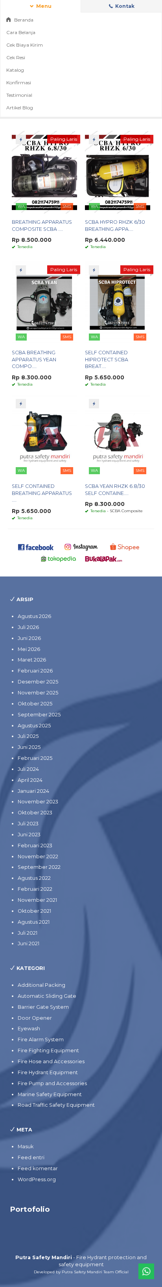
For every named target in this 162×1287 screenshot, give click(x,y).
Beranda (23, 20)
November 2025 (38, 693)
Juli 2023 (28, 824)
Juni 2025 (29, 747)
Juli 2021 (27, 933)
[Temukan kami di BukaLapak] (104, 558)
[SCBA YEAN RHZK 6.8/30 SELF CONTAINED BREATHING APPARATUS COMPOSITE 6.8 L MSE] (117, 436)
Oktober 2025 (35, 704)
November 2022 (38, 856)
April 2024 (30, 780)
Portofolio (30, 1209)
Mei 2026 (29, 649)
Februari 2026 (35, 671)
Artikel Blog (19, 108)
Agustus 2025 (34, 726)
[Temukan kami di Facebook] (36, 546)
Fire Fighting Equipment (48, 1050)
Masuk (25, 1146)
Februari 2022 (35, 889)
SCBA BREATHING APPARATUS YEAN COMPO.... (34, 360)
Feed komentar (38, 1168)
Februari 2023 (35, 845)
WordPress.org (37, 1179)
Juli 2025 (28, 736)
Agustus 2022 (34, 878)
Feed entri (31, 1157)
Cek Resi (15, 57)
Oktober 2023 (35, 813)
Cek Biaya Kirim (24, 45)
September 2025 (39, 715)
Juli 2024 (28, 769)
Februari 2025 (35, 758)
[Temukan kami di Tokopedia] (59, 558)
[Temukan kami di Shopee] (126, 546)
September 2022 (39, 867)
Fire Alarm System (41, 1039)
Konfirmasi (18, 82)
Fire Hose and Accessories (51, 1061)
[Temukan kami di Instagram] (81, 546)
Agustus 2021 (34, 922)
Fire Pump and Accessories (52, 1083)
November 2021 (37, 900)
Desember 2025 (38, 682)
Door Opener (35, 1018)
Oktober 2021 (34, 911)
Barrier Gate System (43, 1007)
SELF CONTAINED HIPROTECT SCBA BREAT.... (106, 360)
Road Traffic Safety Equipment (56, 1105)
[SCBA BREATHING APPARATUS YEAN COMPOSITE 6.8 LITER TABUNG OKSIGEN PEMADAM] (44, 302)
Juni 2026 (29, 638)
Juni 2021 (28, 943)
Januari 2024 (33, 791)
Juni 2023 (29, 834)
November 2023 (38, 802)
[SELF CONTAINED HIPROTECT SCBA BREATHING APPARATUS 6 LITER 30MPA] (117, 302)
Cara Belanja (20, 32)
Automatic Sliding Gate (47, 996)
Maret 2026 (32, 660)
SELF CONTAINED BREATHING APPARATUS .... (42, 493)
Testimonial (19, 95)
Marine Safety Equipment (50, 1094)
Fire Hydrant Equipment (48, 1072)
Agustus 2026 (34, 616)
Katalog (15, 70)
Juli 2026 (28, 627)
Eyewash (29, 1028)
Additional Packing (41, 985)
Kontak (124, 6)
